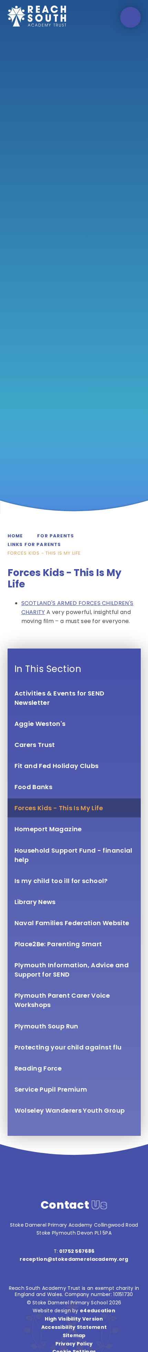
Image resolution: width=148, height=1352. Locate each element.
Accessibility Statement (74, 1327)
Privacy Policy (74, 1343)
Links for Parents (34, 544)
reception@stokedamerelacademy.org (74, 1259)
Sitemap (74, 1335)
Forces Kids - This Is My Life (44, 553)
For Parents (55, 536)
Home (15, 536)
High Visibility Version (74, 1318)
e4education (97, 1310)
